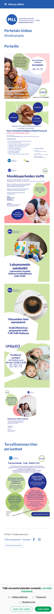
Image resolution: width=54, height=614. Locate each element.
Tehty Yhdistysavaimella (14, 545)
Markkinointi (28, 602)
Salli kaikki (43, 609)
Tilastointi (41, 597)
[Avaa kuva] (27, 76)
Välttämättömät (19, 597)
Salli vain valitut (21, 609)
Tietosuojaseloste (12, 540)
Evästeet (26, 540)
